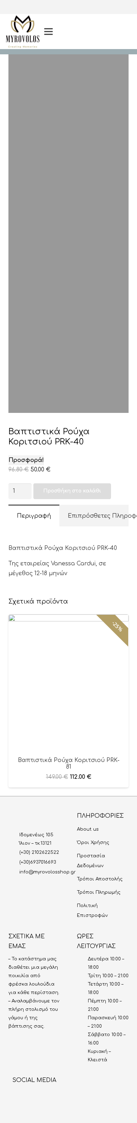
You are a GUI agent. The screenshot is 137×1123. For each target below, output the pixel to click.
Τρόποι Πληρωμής (98, 892)
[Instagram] (101, 9)
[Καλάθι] (123, 31)
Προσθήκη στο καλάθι (72, 491)
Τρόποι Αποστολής (100, 879)
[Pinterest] (101, 42)
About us (88, 829)
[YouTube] (101, 31)
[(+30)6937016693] (13, 862)
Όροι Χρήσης (93, 842)
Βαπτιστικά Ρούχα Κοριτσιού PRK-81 (68, 763)
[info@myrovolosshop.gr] (13, 872)
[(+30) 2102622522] (13, 852)
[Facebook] (101, 20)
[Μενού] (62, 31)
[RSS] (72, 1096)
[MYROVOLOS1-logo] (23, 31)
